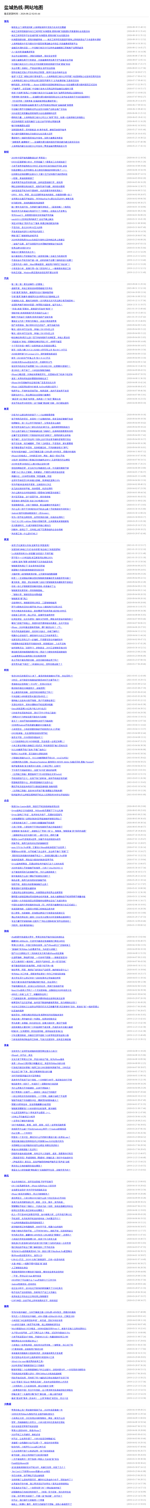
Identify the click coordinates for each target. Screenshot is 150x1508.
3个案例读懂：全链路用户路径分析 (27, 1349)
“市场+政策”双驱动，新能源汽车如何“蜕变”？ (32, 309)
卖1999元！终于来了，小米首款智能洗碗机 (30, 370)
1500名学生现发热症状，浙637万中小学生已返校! (33, 713)
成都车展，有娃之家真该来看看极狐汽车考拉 (31, 288)
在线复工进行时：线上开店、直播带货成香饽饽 (32, 615)
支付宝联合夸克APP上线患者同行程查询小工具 (32, 1357)
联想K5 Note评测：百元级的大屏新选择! (29, 754)
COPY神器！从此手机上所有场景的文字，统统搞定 (34, 1300)
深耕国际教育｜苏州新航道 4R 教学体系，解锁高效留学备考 (38, 130)
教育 (6, 409)
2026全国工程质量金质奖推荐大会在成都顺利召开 (34, 113)
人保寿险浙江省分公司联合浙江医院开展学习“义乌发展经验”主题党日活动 (45, 80)
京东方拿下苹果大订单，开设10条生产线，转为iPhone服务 (37, 1059)
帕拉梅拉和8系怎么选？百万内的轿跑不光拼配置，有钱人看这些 (40, 337)
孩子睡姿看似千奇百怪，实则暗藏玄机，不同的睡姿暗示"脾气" (40, 448)
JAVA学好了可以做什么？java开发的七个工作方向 (33, 1280)
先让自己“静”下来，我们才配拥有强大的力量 (31, 1072)
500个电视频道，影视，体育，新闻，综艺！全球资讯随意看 (38, 1125)
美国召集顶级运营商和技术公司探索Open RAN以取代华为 (37, 1141)
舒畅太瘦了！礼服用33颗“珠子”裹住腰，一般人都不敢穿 (36, 1394)
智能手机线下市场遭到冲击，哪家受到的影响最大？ (35, 1100)
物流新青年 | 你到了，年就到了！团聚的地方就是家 (34, 1084)
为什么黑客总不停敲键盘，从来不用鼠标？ (30, 1088)
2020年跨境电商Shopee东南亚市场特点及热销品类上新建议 (38, 240)
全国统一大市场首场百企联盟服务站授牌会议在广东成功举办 (39, 901)
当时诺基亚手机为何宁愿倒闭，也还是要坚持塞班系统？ (37, 191)
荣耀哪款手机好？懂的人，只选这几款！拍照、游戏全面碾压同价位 (42, 1206)
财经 (6, 152)
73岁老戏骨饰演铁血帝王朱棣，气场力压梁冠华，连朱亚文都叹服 (41, 1039)
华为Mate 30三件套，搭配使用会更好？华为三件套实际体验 (38, 974)
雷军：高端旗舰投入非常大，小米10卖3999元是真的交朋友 (38, 1422)
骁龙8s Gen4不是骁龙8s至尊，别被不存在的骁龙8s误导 (36, 839)
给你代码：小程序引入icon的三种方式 (28, 1447)
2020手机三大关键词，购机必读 (25, 1435)
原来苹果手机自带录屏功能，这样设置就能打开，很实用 (37, 182)
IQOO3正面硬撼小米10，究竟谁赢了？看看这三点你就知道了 (39, 162)
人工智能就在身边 (19, 1268)
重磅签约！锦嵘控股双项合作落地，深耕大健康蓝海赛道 (37, 138)
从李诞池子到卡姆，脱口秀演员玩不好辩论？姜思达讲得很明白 (40, 1484)
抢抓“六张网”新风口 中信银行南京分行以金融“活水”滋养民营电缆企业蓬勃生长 (47, 93)
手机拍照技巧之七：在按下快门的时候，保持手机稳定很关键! (39, 778)
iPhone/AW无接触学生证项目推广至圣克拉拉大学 (33, 383)
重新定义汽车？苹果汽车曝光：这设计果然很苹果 (34, 321)
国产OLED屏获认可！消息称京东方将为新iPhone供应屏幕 (37, 953)
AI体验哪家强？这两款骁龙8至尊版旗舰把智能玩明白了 (36, 819)
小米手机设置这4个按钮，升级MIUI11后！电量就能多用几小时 (39, 1337)
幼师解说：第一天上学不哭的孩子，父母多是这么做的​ (36, 423)
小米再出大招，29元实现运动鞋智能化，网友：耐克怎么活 (38, 1418)
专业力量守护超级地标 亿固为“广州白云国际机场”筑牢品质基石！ (41, 921)
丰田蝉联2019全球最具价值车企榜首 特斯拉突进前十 (35, 1145)
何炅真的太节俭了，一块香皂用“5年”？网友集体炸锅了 (36, 1488)
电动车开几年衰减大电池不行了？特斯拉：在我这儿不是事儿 (39, 211)
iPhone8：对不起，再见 (22, 1055)
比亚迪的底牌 (17, 1011)
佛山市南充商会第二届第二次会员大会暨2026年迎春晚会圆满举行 (41, 917)
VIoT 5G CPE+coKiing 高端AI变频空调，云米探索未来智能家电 (40, 521)
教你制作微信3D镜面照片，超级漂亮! (28, 688)
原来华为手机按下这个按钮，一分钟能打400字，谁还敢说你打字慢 (41, 1080)
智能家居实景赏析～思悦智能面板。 (27, 590)
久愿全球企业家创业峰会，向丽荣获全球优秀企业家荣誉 (37, 892)
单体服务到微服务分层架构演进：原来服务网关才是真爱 (37, 1353)
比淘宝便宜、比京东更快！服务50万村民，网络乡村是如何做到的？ (42, 619)
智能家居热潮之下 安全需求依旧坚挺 (28, 566)
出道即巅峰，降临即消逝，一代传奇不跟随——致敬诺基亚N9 (39, 957)
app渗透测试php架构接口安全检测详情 (28, 656)
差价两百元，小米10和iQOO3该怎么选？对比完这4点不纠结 (38, 1198)
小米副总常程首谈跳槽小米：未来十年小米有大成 (34, 1239)
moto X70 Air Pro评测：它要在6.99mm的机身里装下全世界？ (38, 847)
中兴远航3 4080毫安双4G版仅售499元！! (29, 696)
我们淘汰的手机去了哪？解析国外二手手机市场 (32, 1247)
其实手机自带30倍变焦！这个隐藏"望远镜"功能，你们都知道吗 (40, 403)
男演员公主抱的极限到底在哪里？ (26, 1166)
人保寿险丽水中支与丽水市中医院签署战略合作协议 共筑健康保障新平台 (44, 44)
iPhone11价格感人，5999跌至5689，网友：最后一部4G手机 (38, 456)
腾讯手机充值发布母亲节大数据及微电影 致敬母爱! (34, 786)
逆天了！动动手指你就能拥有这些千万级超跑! (32, 721)
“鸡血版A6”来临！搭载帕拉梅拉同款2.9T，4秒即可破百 (36, 342)
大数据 (7, 1404)
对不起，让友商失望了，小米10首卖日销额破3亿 (33, 1439)
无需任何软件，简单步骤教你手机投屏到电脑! (32, 705)
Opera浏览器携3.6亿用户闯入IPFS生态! (29, 709)
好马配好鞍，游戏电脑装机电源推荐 (27, 203)
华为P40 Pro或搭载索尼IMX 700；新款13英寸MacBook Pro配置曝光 (41, 1251)
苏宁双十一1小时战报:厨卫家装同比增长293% (32, 558)
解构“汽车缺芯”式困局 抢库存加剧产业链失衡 (32, 317)
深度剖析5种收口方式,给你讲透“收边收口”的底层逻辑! (36, 549)
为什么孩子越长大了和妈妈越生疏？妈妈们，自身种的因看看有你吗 (42, 431)
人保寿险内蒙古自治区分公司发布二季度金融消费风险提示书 (39, 146)
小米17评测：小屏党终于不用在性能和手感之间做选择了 (37, 827)
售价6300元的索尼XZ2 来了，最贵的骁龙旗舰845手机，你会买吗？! (42, 676)
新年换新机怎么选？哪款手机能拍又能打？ (30, 876)
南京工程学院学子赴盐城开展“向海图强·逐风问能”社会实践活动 (40, 35)
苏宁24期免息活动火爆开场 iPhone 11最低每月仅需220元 (36, 607)
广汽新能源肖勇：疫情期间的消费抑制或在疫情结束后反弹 (38, 998)
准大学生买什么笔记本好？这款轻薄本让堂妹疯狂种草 (36, 978)
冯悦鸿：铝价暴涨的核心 (22, 925)
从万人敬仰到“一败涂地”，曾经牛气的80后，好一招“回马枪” (38, 962)
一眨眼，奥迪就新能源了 (22, 178)
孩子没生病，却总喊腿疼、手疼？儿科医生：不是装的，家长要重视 (42, 443)
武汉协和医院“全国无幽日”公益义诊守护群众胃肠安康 (35, 121)
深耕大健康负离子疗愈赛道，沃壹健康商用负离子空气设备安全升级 (42, 60)
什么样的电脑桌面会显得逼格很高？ (27, 1223)
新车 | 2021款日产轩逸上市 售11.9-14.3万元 (30, 358)
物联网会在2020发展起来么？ (24, 1341)
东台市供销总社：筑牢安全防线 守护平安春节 (32, 1182)
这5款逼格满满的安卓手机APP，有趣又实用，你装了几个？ (38, 1467)
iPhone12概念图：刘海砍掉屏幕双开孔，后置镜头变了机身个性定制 (42, 374)
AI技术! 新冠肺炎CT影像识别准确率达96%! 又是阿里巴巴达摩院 (40, 460)
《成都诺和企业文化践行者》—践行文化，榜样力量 (35, 835)
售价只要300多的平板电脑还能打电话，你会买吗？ (34, 982)
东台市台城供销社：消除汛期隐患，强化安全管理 (34, 56)
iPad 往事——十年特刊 (21, 1133)
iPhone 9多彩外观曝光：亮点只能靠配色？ (30, 1194)
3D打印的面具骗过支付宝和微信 (26, 1076)
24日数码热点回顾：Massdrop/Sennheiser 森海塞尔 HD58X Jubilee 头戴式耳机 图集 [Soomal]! (52, 762)
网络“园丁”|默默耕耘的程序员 (24, 236)
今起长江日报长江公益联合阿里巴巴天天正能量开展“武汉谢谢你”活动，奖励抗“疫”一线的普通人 (55, 1007)
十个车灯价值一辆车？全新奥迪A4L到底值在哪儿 (33, 346)
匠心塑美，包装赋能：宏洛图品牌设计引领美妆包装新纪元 (38, 913)
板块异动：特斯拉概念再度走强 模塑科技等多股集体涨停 (37, 1015)
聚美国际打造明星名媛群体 (23, 888)
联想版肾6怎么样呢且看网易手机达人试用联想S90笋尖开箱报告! (40, 795)
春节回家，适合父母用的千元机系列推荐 (29, 1455)
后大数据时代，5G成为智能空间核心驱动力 (31, 525)
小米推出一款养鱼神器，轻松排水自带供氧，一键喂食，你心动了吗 (42, 1345)
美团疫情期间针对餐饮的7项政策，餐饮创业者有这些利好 (37, 1272)
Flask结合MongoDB (20, 1463)
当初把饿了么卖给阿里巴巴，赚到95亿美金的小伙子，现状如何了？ (42, 1480)
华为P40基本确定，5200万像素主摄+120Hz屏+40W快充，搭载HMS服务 (43, 452)
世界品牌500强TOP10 (21, 248)
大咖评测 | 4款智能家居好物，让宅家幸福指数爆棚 (34, 574)
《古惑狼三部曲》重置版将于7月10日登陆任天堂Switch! (36, 774)
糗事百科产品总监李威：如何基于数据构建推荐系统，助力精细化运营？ (44, 1002)
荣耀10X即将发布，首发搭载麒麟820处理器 (31, 1104)
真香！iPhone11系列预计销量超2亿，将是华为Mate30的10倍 (38, 1063)
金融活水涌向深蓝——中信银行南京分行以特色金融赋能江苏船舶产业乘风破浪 (47, 48)
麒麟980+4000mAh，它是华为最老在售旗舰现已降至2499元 (38, 941)
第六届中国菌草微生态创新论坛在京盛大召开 (31, 134)
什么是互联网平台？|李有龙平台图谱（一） (31, 1113)
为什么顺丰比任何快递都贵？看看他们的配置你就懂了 (36, 493)
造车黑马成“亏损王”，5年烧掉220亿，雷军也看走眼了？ (36, 664)
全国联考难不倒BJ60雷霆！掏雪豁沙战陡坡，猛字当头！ (37, 305)
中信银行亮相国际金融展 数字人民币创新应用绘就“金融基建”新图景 (42, 105)
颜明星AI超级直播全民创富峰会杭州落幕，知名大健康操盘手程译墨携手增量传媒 (48, 897)
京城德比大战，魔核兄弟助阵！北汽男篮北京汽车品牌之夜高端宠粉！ (43, 301)
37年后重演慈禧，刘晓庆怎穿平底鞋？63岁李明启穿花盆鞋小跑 (40, 1035)
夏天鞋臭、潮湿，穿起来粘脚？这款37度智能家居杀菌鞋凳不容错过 (42, 582)
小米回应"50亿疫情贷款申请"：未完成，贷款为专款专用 (36, 1320)
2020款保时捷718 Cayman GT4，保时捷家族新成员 (34, 354)
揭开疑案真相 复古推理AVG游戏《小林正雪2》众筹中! (36, 766)
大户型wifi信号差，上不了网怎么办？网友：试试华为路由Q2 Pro (40, 1333)
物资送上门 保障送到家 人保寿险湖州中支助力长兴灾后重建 (38, 27)
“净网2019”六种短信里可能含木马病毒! (29, 717)
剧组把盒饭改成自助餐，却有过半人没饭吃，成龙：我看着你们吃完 (42, 1154)
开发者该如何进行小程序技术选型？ (27, 232)
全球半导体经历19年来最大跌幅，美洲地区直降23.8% (35, 480)
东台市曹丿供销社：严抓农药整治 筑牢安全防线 (33, 68)
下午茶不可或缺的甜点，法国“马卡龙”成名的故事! (34, 770)
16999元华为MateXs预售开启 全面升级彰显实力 (32, 1414)
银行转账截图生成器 (20, 126)
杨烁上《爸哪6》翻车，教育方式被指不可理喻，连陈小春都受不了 (41, 1504)
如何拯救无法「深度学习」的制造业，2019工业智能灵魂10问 (39, 648)
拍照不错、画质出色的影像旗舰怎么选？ (29, 884)
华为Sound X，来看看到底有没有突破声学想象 (32, 215)
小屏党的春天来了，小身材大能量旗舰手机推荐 (32, 823)
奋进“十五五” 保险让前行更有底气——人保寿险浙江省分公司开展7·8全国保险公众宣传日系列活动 (56, 76)
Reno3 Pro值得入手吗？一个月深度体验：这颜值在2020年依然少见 (41, 990)
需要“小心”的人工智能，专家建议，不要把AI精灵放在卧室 (38, 472)
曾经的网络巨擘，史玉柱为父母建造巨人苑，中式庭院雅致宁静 (40, 468)
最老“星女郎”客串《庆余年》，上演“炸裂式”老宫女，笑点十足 (39, 1398)
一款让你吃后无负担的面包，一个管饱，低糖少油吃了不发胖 (39, 1096)
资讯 (6, 21)
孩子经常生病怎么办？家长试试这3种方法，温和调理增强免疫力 (40, 427)
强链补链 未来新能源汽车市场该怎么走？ (30, 313)
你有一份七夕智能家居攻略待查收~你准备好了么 (33, 586)
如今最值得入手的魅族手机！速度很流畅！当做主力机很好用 (39, 256)
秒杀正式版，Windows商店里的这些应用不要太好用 (34, 272)
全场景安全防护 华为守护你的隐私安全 (29, 1190)
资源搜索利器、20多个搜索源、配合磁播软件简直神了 (36, 505)
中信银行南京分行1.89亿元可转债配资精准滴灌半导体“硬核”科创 (40, 64)
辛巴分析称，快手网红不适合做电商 (27, 1475)
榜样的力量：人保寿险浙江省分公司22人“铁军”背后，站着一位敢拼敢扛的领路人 (48, 117)
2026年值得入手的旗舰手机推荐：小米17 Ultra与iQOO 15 (37, 868)
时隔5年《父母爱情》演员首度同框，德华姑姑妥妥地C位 (37, 1031)
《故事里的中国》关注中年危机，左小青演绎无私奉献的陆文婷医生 (42, 1390)
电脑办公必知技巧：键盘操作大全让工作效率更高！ (35, 635)
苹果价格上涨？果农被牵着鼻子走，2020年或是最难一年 (37, 1410)
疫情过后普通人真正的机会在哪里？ (27, 1210)
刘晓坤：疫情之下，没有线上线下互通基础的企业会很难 (37, 529)
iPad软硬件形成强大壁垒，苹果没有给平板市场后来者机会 (37, 937)
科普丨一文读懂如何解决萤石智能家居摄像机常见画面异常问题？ (41, 578)
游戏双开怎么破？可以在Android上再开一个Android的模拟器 (38, 1129)
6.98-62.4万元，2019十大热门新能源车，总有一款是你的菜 (38, 1259)
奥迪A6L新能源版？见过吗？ (24, 1149)
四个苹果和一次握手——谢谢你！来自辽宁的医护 (34, 1092)
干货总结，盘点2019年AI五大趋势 (26, 227)
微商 (6, 1306)
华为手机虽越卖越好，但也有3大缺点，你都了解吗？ (35, 631)
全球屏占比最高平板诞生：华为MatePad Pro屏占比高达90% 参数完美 (42, 199)
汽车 (6, 278)
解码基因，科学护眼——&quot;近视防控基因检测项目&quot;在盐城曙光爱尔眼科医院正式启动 (54, 85)
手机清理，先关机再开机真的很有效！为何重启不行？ (36, 1218)
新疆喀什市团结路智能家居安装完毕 (27, 570)
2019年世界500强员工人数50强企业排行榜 (30, 464)
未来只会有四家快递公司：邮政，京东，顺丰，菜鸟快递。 (38, 1202)
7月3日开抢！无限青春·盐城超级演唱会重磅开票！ (34, 101)
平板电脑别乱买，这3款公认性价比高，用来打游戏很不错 (37, 986)
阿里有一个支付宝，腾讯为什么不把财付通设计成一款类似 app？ (40, 1137)
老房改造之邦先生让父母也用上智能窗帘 (29, 1296)
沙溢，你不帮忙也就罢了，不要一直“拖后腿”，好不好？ (36, 1496)
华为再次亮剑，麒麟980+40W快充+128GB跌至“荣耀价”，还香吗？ (41, 1235)
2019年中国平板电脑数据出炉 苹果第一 (29, 158)
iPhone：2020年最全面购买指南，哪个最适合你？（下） (36, 627)
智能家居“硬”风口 (19, 599)
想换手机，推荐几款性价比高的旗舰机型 (29, 843)
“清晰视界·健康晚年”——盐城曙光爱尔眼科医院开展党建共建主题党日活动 (45, 142)
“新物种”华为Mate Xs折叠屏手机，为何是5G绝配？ (34, 949)
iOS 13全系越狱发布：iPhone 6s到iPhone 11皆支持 (33, 1186)
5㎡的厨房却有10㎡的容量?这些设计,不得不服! (32, 553)
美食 (6, 1045)
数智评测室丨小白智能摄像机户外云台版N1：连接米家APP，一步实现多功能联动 (48, 1370)
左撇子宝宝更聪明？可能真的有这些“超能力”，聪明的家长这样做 (41, 435)
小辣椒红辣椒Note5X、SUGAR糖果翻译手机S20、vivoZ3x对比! (40, 758)
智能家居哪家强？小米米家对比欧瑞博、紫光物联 (34, 1108)
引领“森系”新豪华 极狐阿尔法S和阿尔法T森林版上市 (35, 296)
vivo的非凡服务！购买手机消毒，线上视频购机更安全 (35, 1324)
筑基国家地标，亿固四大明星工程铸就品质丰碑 (32, 909)
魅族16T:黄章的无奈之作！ (23, 252)
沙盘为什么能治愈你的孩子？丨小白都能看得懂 (32, 415)
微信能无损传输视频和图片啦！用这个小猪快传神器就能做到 (39, 652)
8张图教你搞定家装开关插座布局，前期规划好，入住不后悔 (38, 644)
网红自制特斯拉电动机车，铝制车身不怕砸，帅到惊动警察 (38, 186)
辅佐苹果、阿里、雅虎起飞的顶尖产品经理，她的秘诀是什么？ (40, 970)
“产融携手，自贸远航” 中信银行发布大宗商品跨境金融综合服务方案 (42, 89)
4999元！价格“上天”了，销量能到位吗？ (29, 994)
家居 (6, 539)
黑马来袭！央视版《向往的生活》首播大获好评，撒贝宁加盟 (39, 1023)
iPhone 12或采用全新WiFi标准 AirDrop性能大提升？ (34, 387)
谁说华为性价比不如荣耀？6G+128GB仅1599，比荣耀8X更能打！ (41, 366)
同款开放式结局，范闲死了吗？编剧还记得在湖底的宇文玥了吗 (40, 1378)
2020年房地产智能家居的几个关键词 (27, 1365)
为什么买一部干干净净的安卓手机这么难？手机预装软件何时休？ (41, 509)
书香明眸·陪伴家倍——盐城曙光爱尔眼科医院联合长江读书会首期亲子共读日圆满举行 (50, 97)
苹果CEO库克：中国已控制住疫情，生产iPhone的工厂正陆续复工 (40, 945)
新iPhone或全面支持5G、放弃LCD (26, 1255)
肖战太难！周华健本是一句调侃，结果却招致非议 (34, 1019)
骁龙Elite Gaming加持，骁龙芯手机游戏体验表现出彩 (35, 806)
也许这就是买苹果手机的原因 (24, 1426)
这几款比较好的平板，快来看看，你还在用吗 (31, 488)
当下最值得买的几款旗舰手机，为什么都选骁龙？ (34, 872)
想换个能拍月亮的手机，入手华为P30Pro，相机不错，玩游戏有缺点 (42, 1231)
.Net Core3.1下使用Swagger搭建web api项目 (30, 1471)
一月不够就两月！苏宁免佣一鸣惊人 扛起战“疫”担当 (35, 1459)
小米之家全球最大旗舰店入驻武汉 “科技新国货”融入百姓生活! (39, 745)
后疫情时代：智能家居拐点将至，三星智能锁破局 (34, 603)
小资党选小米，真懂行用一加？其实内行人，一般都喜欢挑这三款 (41, 268)
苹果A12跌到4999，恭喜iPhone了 (26, 1430)
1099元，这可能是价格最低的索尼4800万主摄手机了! (35, 680)
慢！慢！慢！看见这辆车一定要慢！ (27, 284)
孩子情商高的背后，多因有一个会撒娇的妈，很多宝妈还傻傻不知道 (42, 419)
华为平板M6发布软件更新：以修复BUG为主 (31, 484)
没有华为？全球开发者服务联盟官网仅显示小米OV (34, 1051)
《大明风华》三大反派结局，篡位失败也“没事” (32, 1386)
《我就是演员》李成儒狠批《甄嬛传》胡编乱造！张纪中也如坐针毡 (42, 1158)
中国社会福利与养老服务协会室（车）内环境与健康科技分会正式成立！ (44, 905)
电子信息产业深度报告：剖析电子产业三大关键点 (34, 1292)
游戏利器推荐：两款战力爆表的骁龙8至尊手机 (32, 860)
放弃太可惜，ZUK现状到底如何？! (27, 737)
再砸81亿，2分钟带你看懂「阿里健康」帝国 (31, 476)
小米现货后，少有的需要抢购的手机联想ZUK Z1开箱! (35, 729)
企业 (6, 800)
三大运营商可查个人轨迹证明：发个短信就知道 (32, 1451)
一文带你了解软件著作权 (22, 1121)
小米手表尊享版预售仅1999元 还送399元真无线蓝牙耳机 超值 (39, 166)
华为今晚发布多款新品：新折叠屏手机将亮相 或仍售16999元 (38, 611)
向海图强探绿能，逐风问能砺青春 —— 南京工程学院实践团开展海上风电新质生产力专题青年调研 (56, 39)
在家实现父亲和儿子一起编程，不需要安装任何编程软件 (37, 640)
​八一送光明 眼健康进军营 (23, 52)
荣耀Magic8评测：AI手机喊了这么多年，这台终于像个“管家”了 (40, 851)
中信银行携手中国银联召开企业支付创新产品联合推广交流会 (39, 109)
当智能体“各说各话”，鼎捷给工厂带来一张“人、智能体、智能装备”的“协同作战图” (48, 831)
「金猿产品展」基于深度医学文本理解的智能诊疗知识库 (37, 244)
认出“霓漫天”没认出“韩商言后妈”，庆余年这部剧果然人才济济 (39, 1382)
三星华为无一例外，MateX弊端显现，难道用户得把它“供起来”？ (40, 264)
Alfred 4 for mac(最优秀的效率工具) (27, 1361)
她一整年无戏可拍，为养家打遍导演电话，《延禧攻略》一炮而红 (41, 207)
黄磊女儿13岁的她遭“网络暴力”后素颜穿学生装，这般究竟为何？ (41, 1170)
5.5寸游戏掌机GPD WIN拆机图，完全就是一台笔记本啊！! (38, 741)
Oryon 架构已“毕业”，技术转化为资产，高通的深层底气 (36, 815)
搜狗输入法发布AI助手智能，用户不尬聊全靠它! (33, 700)
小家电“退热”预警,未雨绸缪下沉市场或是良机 (32, 562)
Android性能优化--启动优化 (23, 1284)
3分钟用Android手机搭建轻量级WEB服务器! (31, 725)
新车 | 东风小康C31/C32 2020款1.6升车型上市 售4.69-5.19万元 (39, 350)
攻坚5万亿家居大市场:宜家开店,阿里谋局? (30, 545)
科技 (6, 670)
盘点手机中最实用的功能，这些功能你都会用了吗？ (35, 660)
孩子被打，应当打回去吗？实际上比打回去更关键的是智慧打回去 (41, 439)
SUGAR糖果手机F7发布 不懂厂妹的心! (28, 750)
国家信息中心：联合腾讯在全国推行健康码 (30, 395)
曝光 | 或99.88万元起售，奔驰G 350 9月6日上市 (32, 329)
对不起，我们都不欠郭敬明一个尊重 (27, 1500)
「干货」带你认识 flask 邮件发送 (26, 1276)
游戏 (6, 931)
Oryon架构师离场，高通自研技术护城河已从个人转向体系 (37, 864)
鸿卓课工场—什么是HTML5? (24, 534)
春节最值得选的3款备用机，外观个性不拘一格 (32, 966)
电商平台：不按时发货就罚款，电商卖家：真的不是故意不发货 (40, 391)
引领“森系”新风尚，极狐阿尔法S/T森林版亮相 (32, 292)
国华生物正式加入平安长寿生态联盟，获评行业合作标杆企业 (39, 72)
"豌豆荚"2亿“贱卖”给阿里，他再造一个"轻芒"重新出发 (36, 399)
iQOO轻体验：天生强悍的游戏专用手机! (29, 733)
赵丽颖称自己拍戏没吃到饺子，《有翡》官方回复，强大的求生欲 (41, 1492)
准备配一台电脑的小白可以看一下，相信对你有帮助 (35, 1443)
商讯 (6, 1175)
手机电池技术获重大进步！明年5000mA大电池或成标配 (36, 1374)
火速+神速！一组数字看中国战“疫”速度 (29, 1264)
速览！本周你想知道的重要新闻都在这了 (29, 378)
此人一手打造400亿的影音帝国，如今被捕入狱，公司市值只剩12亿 (41, 1214)
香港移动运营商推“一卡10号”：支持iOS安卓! (31, 684)
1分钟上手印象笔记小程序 (23, 1117)
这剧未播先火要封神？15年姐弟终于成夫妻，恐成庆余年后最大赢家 (42, 1027)
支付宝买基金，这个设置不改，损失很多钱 (30, 497)
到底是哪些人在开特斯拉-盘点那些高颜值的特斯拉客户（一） (39, 170)
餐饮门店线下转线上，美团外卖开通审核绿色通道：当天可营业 (40, 623)
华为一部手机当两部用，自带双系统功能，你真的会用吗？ (38, 517)
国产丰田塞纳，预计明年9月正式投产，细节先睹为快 (35, 325)
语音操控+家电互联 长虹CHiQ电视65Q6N (30, 501)
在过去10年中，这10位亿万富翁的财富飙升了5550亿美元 (37, 1288)
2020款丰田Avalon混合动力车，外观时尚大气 (31, 362)
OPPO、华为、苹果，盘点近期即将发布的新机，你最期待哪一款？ (41, 195)
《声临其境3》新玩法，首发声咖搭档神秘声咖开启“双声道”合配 (40, 1162)
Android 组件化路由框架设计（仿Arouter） (30, 513)
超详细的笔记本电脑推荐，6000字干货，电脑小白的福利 (37, 1227)
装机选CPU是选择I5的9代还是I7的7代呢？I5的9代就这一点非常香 (41, 1243)
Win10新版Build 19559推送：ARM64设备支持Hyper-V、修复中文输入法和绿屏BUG (48, 1329)
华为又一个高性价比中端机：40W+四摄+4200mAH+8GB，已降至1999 (42, 1316)
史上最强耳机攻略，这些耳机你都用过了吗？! (32, 692)
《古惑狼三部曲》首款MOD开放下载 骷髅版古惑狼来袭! (37, 791)
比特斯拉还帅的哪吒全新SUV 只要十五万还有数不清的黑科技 (39, 174)
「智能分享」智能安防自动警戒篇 (26, 594)
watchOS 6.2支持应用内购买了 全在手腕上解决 (32, 219)
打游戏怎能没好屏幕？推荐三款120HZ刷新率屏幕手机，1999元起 (41, 1067)
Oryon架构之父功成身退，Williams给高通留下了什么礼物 (37, 810)
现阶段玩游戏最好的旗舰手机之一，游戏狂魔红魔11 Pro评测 (39, 856)
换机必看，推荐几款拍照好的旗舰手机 (28, 880)
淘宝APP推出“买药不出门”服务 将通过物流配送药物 (35, 223)
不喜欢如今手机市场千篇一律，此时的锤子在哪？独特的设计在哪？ (42, 260)
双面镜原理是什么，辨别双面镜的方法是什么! (32, 782)
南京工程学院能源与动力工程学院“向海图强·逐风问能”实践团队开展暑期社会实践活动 (50, 31)
